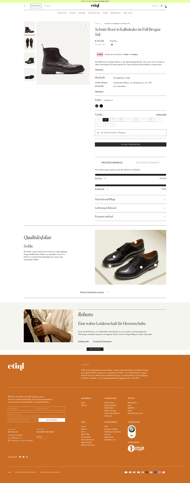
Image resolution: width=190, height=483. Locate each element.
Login (83, 403)
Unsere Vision (109, 403)
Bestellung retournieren (112, 432)
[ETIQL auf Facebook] (20, 457)
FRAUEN (72, 13)
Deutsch (39, 437)
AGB (9, 472)
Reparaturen (108, 437)
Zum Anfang (95, 349)
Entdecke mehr (83, 341)
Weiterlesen (99, 70)
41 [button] (113, 119)
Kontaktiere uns (110, 440)
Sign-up (84, 405)
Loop (129, 405)
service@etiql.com (14, 438)
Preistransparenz (112, 163)
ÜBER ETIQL (127, 13)
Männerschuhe (86, 442)
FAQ (106, 426)
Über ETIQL (85, 434)
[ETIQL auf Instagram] (27, 457)
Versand (107, 434)
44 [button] (151, 119)
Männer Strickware (88, 445)
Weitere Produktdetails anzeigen (92, 292)
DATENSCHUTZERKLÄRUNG (25, 472)
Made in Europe (110, 410)
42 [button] (120, 119)
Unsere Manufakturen (112, 413)
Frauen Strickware (87, 440)
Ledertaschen (94, 13)
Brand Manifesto (110, 405)
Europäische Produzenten (102, 341)
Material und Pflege (105, 199)
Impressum (108, 416)
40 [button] (105, 119)
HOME (105, 13)
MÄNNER (81, 13)
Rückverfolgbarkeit (148, 163)
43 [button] (136, 119)
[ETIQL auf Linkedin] (23, 457)
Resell (135, 413)
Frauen (83, 426)
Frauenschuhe (86, 437)
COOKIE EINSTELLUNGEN (50, 472)
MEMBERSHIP (35, 6)
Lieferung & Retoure (106, 207)
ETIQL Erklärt (109, 408)
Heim (83, 432)
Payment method (104, 216)
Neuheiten (62, 13)
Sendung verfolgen (111, 429)
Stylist (130, 410)
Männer (84, 429)
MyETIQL (131, 408)
